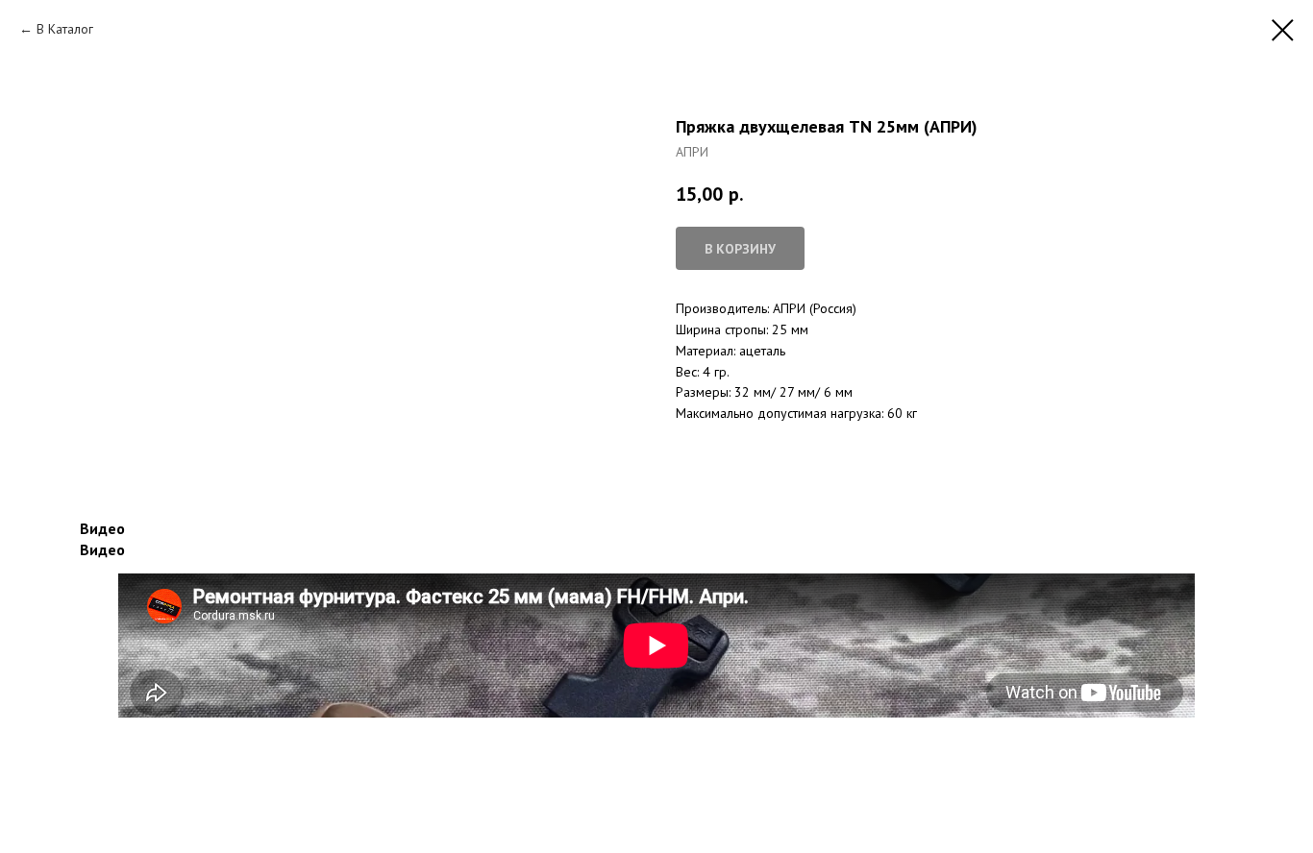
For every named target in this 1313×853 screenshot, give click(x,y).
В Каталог (65, 28)
